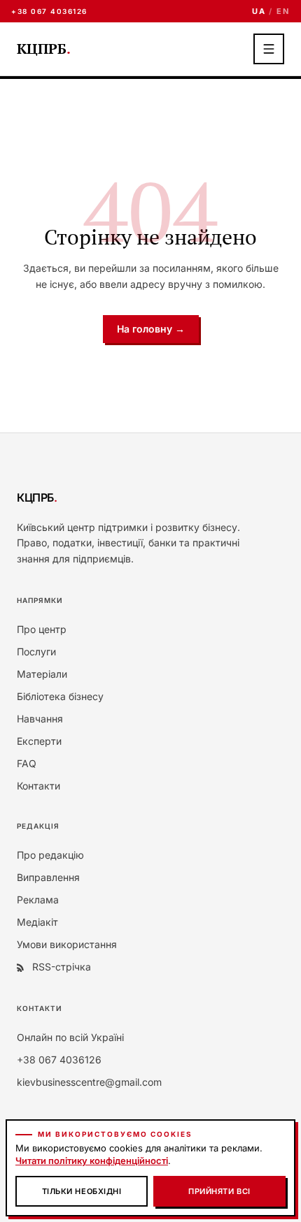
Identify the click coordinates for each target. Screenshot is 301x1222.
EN (283, 11)
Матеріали (42, 674)
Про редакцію (50, 855)
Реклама (38, 899)
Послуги (36, 651)
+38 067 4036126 (49, 11)
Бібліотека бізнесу (60, 696)
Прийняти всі (219, 1191)
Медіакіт (37, 922)
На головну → (151, 329)
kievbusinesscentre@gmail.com (89, 1082)
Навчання (40, 719)
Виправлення (48, 877)
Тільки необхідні (82, 1191)
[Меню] (268, 49)
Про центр (41, 629)
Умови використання (67, 944)
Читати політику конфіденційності (91, 1160)
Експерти (39, 741)
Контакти (38, 786)
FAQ (26, 763)
